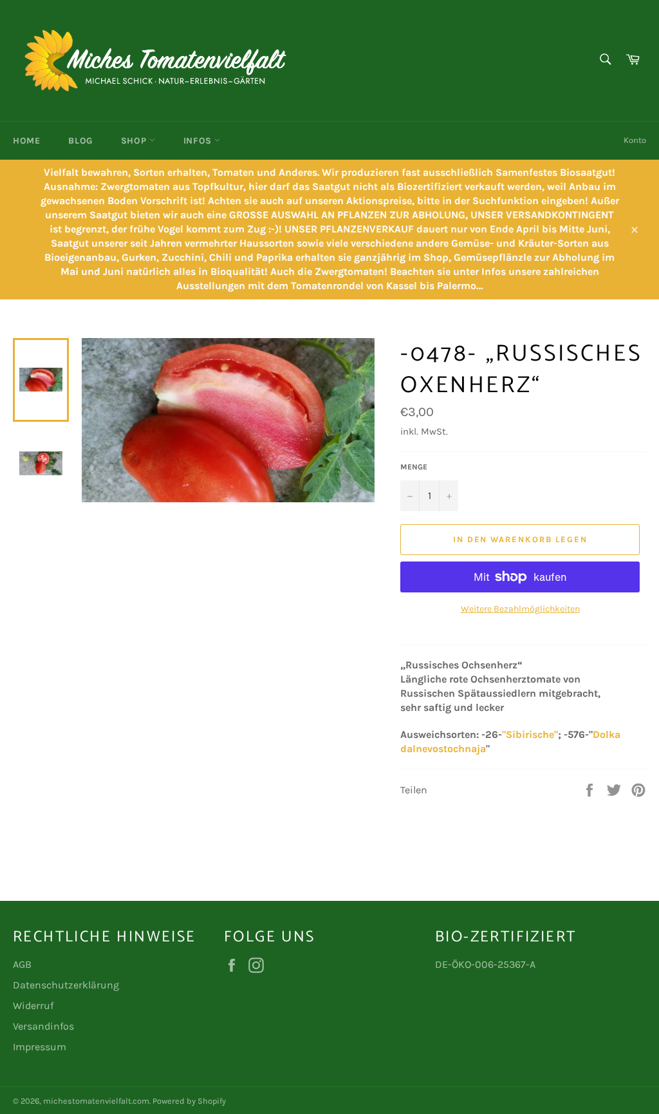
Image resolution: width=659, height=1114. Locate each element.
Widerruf (33, 1005)
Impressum (39, 1047)
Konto (635, 140)
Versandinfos (43, 1026)
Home (26, 140)
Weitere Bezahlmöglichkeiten (520, 608)
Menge (413, 466)
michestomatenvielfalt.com (96, 1101)
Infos (199, 140)
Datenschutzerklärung (66, 985)
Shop (135, 140)
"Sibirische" (530, 734)
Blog (80, 140)
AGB (22, 964)
